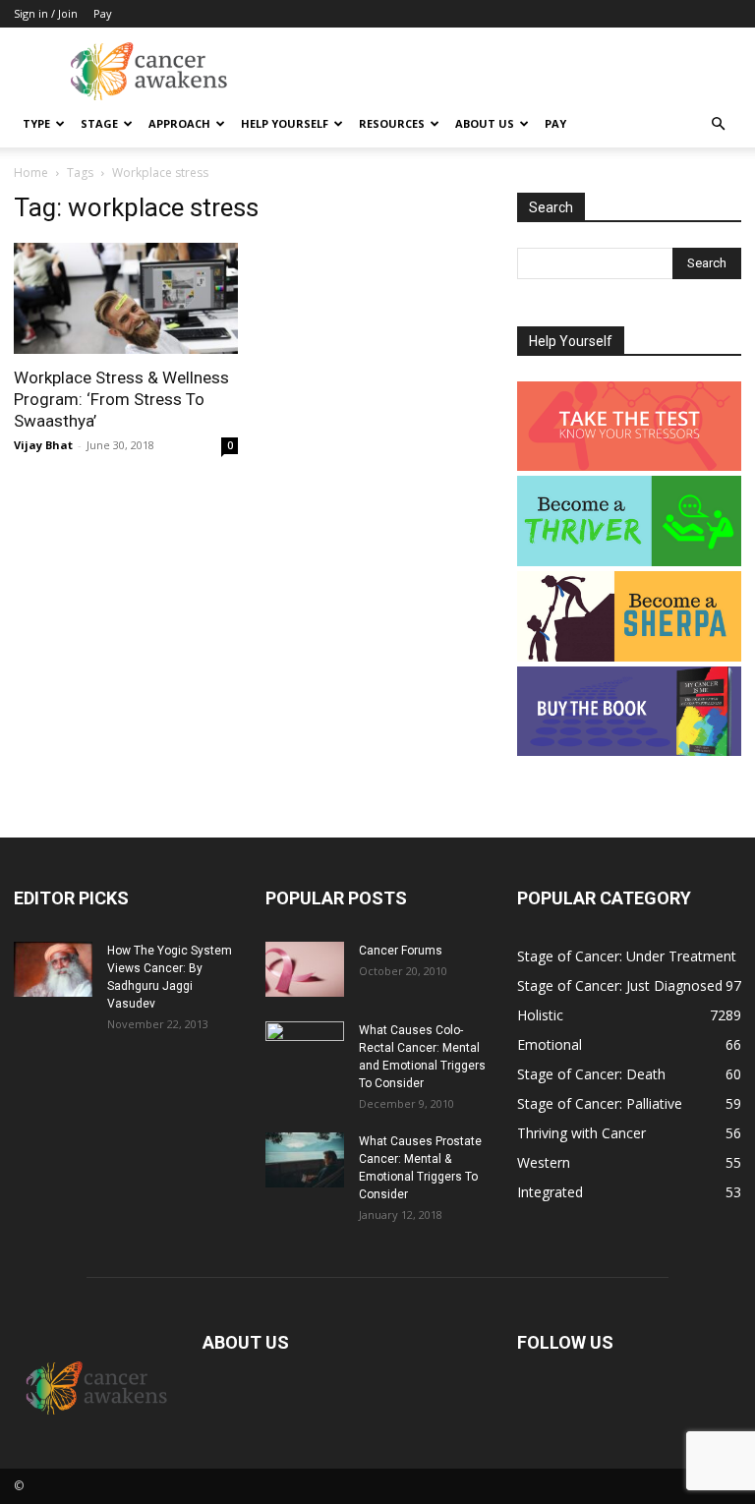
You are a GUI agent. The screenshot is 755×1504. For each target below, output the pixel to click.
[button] (717, 124)
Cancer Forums (400, 950)
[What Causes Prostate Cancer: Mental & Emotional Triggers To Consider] (304, 1159)
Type (36, 123)
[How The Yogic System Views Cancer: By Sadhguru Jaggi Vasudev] (53, 969)
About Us (484, 123)
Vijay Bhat (43, 444)
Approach (179, 123)
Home (31, 172)
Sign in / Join (46, 13)
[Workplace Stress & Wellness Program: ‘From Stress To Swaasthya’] (126, 298)
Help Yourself (284, 123)
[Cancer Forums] (304, 969)
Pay (102, 13)
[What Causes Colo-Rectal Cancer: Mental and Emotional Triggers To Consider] (304, 1048)
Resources (392, 123)
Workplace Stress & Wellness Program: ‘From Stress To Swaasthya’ (121, 399)
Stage (99, 123)
